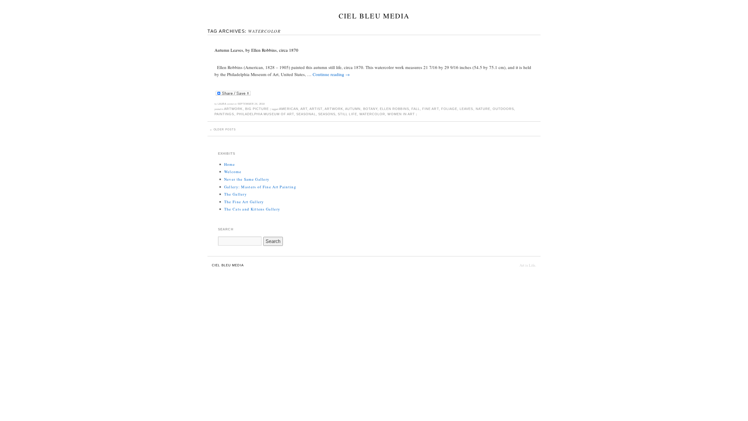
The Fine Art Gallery (244, 201)
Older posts (222, 129)
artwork (334, 109)
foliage (449, 109)
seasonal (306, 114)
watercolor (372, 114)
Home (229, 164)
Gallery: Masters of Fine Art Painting (260, 186)
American (288, 109)
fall (415, 109)
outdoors (503, 109)
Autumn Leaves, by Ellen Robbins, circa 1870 (256, 50)
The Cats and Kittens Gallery (252, 209)
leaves (466, 109)
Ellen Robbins (394, 109)
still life (347, 114)
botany (370, 109)
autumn (353, 109)
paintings (224, 114)
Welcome (232, 171)
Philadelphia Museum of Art (265, 114)
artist (315, 109)
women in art (401, 114)
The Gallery (235, 194)
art (303, 109)
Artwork (233, 109)
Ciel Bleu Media (374, 15)
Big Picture (257, 109)
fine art (430, 109)
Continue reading (331, 74)
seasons (326, 114)
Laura (222, 103)
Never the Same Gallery (247, 179)
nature (483, 109)
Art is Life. (528, 265)
